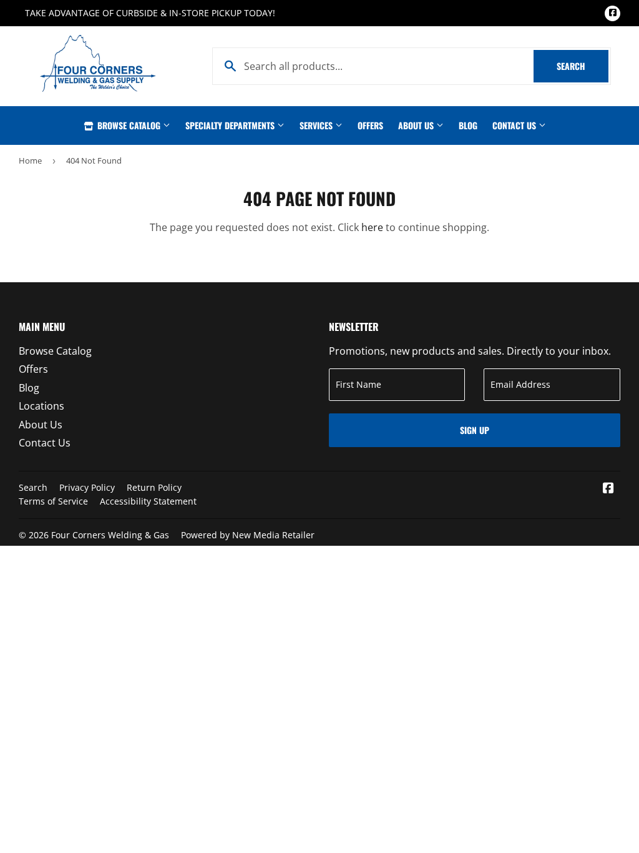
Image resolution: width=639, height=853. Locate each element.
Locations (41, 406)
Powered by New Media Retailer (248, 535)
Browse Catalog (129, 125)
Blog (468, 125)
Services (317, 125)
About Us (417, 125)
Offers (370, 125)
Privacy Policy (87, 487)
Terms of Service (53, 501)
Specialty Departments (231, 125)
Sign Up (474, 429)
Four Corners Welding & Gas (110, 535)
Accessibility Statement (148, 501)
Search (582, 65)
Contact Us (515, 125)
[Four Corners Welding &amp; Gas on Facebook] (608, 489)
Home (30, 160)
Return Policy (154, 487)
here (372, 227)
